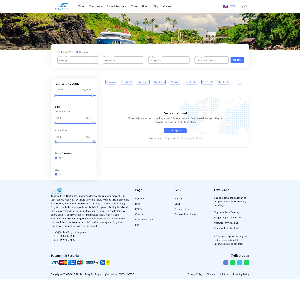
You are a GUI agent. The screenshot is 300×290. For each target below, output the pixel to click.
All (60, 158)
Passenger (200, 57)
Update (237, 60)
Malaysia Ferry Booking (226, 222)
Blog (155, 6)
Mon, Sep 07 (224, 82)
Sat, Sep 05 (191, 82)
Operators (140, 198)
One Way (83, 52)
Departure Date (156, 57)
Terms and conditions (185, 214)
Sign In (243, 6)
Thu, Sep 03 (159, 82)
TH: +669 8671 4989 (64, 239)
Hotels (145, 6)
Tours (134, 6)
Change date (176, 130)
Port (137, 225)
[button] (225, 6)
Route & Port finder (116, 6)
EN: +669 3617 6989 (64, 236)
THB (233, 6)
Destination (109, 57)
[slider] (56, 95)
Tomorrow (110, 82)
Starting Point (64, 57)
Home (81, 6)
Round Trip (66, 52)
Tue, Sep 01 (127, 82)
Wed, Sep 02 (143, 82)
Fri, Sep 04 (175, 82)
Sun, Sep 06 (207, 82)
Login (177, 203)
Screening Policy (240, 274)
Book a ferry (95, 6)
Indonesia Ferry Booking (226, 228)
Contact (167, 6)
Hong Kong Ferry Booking (227, 217)
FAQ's (138, 209)
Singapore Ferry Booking (226, 212)
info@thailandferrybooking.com (70, 232)
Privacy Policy (182, 209)
